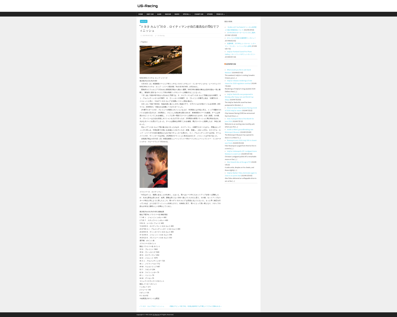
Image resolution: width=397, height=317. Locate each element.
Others (210, 14)
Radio (177, 14)
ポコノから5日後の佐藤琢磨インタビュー (241, 38)
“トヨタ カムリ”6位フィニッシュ (152, 306)
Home (140, 14)
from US (219, 14)
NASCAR (168, 14)
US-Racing (148, 6)
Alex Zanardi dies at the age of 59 (239, 162)
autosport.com (231, 64)
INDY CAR (150, 14)
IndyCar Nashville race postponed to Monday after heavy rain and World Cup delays (239, 97)
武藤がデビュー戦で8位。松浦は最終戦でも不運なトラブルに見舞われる (195, 306)
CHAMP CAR (199, 14)
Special (186, 14)
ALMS (159, 14)
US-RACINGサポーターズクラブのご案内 (241, 33)
